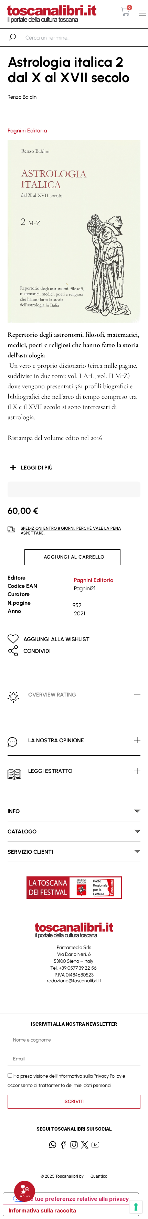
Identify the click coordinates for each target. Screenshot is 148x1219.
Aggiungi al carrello (74, 557)
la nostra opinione (56, 740)
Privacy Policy (107, 1076)
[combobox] (61, 37)
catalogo (22, 831)
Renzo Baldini (23, 97)
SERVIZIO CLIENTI (30, 852)
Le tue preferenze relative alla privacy (78, 1198)
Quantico (99, 1176)
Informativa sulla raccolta (42, 1210)
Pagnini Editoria (27, 130)
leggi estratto (50, 771)
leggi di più (37, 467)
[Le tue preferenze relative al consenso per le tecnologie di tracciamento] (135, 1206)
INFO (14, 811)
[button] (142, 13)
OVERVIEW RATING (52, 694)
